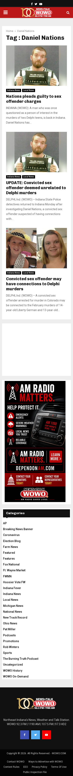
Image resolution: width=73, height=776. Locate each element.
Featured (9, 552)
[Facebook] (24, 734)
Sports (7, 652)
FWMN (7, 576)
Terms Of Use (59, 767)
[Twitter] (35, 734)
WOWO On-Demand (16, 676)
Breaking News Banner (18, 529)
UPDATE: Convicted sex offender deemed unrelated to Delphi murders (36, 187)
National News (12, 611)
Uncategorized (13, 664)
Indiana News (13, 90)
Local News (28, 90)
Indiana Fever (12, 588)
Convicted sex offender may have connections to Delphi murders (33, 283)
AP (5, 523)
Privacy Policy (39, 767)
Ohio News (10, 623)
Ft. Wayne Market (14, 570)
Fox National (11, 564)
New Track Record (15, 617)
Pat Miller (9, 629)
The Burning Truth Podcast (20, 658)
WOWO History (12, 670)
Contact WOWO (16, 761)
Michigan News (13, 605)
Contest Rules (11, 767)
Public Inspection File (35, 772)
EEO (25, 767)
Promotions (11, 641)
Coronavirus (11, 535)
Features (9, 558)
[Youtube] (46, 734)
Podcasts (9, 635)
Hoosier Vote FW (14, 582)
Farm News (10, 546)
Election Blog (12, 541)
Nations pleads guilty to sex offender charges (33, 99)
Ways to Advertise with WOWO (45, 761)
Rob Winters (11, 647)
